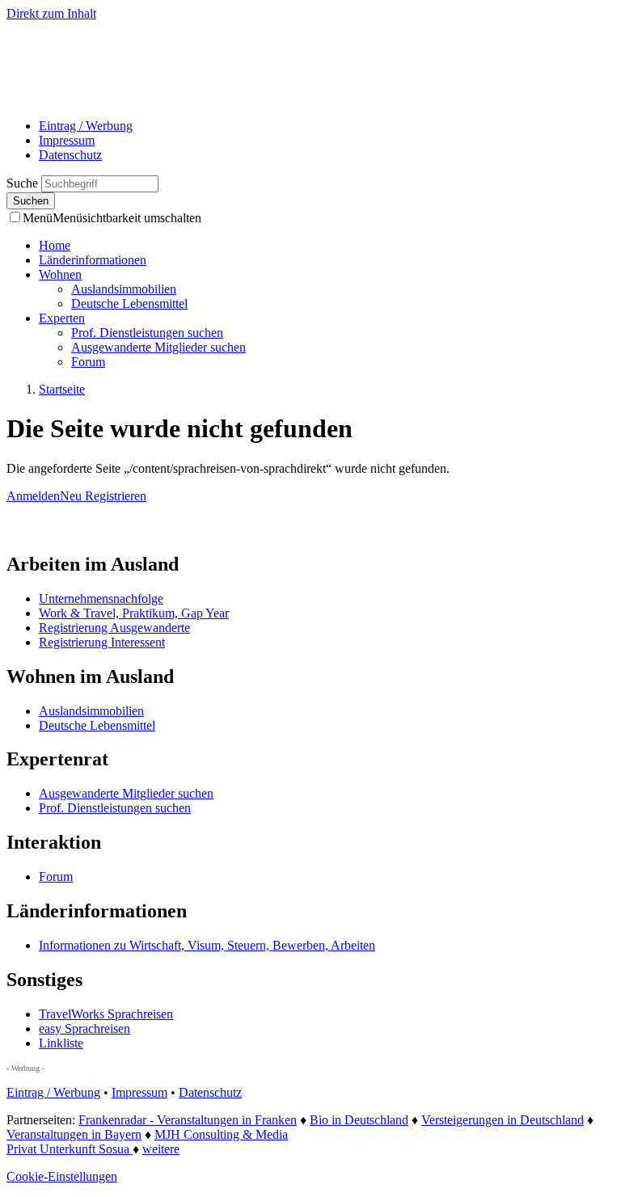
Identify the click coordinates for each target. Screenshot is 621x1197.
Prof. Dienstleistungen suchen (147, 332)
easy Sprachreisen (84, 1028)
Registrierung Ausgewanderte (114, 627)
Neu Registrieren (103, 496)
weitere (161, 1149)
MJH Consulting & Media (221, 1134)
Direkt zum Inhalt (51, 13)
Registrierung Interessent (102, 642)
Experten (62, 318)
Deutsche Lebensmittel (129, 303)
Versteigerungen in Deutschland (502, 1120)
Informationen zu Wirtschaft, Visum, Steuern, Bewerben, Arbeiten (207, 945)
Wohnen (60, 274)
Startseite (62, 389)
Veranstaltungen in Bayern (74, 1134)
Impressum (67, 140)
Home (54, 245)
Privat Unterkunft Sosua (69, 1149)
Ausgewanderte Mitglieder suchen (158, 347)
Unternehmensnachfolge (101, 598)
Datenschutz (70, 155)
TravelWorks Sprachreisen (106, 1014)
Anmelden (33, 496)
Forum (88, 362)
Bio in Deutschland (359, 1120)
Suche (23, 183)
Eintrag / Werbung (86, 126)
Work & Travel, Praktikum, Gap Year (134, 613)
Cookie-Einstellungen (61, 1176)
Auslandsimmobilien (123, 289)
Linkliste (61, 1043)
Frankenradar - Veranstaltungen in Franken (187, 1120)
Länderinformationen (92, 260)
